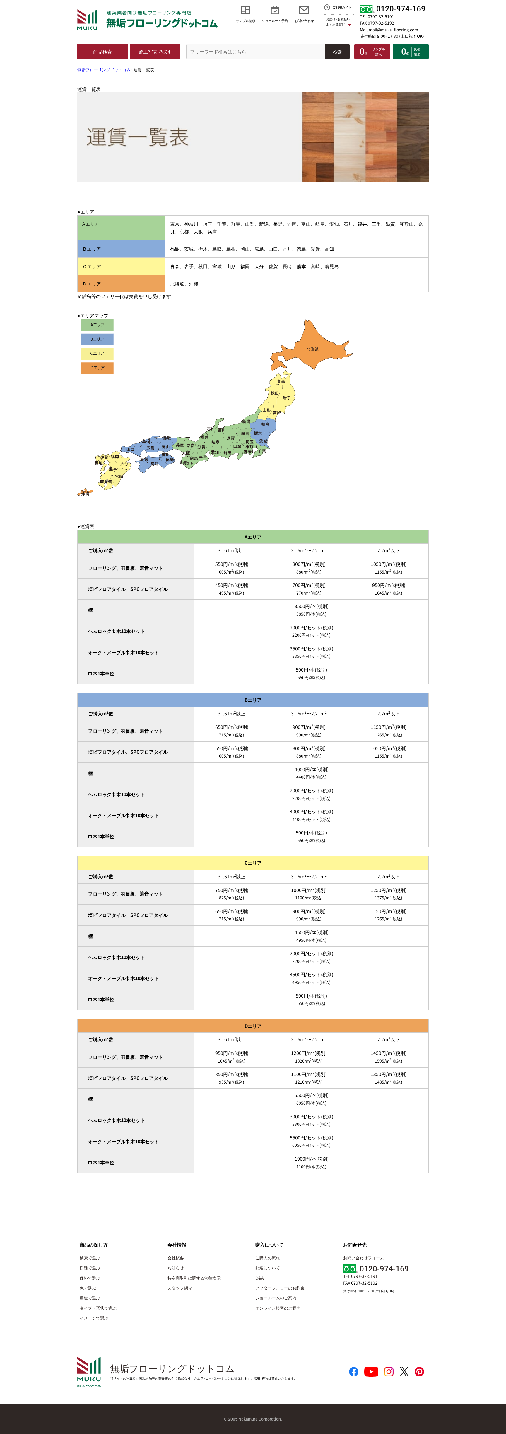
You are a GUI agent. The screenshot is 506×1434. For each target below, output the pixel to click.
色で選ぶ (88, 1288)
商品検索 (102, 51)
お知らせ (175, 1268)
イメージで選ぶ (94, 1318)
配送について (267, 1268)
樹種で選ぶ (90, 1268)
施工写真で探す (155, 51)
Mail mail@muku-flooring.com (389, 29)
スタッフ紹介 (179, 1288)
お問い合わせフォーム (363, 1258)
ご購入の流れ (267, 1258)
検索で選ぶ (90, 1258)
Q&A (259, 1278)
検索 (337, 52)
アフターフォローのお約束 (280, 1288)
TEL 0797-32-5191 (377, 16)
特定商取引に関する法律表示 (194, 1278)
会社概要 (175, 1258)
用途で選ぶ (90, 1298)
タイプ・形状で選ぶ (98, 1308)
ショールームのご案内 (275, 1298)
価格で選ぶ (90, 1278)
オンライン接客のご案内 (277, 1308)
